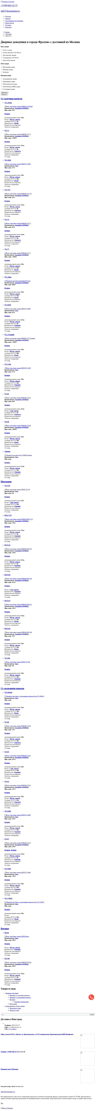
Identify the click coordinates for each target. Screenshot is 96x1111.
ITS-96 (7, 959)
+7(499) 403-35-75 (12, 1052)
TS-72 (6, 220)
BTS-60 (7, 629)
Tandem (7, 451)
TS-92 (6, 782)
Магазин (8, 16)
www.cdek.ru (12, 1029)
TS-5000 (7, 869)
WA (2, 1103)
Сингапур (17, 151)
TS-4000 (7, 305)
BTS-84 (7, 545)
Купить (7, 114)
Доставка (8, 25)
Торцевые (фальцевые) (21, 1002)
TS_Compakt (9, 335)
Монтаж (7, 18)
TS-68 (6, 422)
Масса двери (5, 46)
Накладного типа (15, 1008)
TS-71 (6, 131)
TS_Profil (8, 103)
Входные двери (8, 69)
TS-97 (6, 839)
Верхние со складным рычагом (20, 995)
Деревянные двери (9, 81)
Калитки (6, 72)
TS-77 (6, 249)
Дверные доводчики (11, 993)
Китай (16, 123)
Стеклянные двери (9, 89)
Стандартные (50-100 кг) (11, 58)
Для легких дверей (9, 60)
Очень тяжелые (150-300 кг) (12, 52)
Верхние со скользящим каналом (20, 997)
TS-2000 (7, 160)
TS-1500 (7, 364)
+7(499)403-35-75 (9, 5)
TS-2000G (8, 693)
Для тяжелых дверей (9, 55)
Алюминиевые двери (10, 79)
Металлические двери (10, 84)
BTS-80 (7, 575)
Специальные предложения (14, 21)
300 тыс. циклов (15, 351)
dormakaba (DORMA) (22, 108)
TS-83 (6, 394)
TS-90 (6, 722)
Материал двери (6, 75)
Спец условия (7, 50)
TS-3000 (7, 811)
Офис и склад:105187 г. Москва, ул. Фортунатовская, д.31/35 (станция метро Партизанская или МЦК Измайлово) (37, 1034)
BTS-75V (8, 515)
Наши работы (9, 23)
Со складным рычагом (11, 98)
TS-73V (7, 190)
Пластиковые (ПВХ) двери (11, 87)
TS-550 (7, 486)
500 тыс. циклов (15, 119)
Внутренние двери (9, 67)
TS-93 (6, 752)
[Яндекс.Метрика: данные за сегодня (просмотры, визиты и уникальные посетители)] (7, 1108)
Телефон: (4, 1052)
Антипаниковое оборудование (15, 1006)
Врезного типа (14, 1010)
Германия (17, 325)
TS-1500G (8, 899)
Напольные (6, 481)
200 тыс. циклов (15, 266)
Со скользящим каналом (12, 688)
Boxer (6, 933)
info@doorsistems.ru (10, 11)
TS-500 (7, 658)
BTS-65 (7, 601)
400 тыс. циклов (15, 294)
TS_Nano (8, 277)
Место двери (5, 64)
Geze (16, 166)
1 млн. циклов (14, 411)
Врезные (5, 928)
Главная (7, 32)
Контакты (8, 27)
